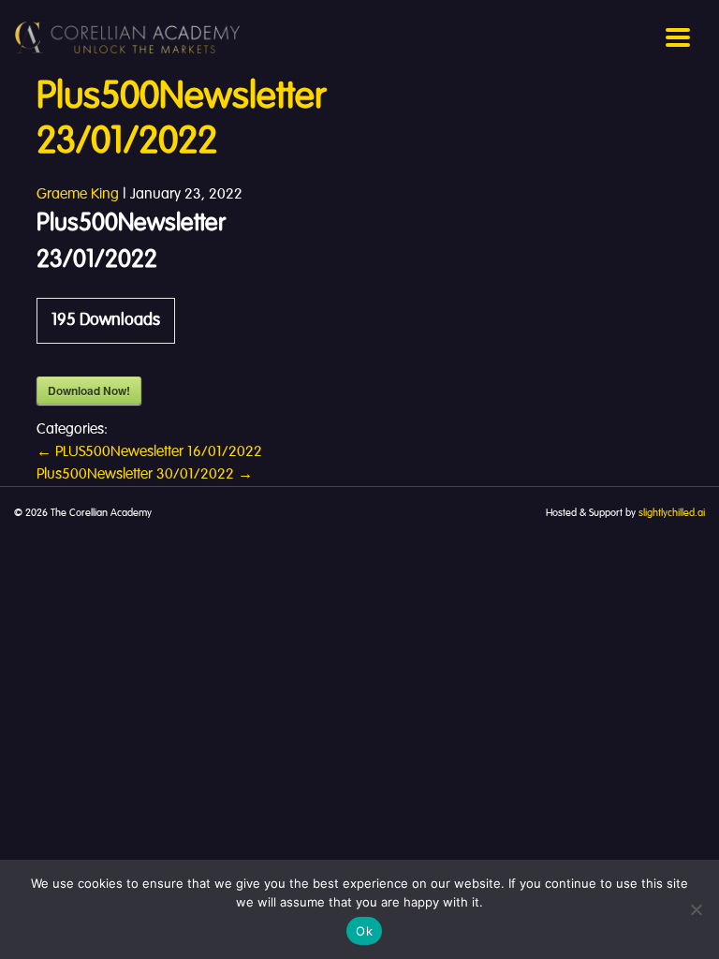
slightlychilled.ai (671, 513)
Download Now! (89, 390)
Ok (364, 930)
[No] (695, 909)
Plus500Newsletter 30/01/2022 (145, 474)
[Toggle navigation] (678, 37)
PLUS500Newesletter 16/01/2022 (149, 452)
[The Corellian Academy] (127, 37)
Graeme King (78, 194)
